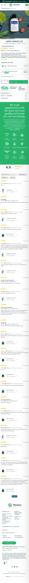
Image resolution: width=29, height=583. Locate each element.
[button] (1, 26)
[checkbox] (12, 177)
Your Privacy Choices (10, 527)
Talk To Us (9, 543)
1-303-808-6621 (18, 537)
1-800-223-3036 (6, 537)
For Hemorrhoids (5, 8)
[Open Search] (5, 5)
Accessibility (18, 572)
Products (6, 511)
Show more (14, 496)
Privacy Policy (13, 572)
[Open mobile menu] (2, 5)
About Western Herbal (18, 513)
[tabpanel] (14, 336)
